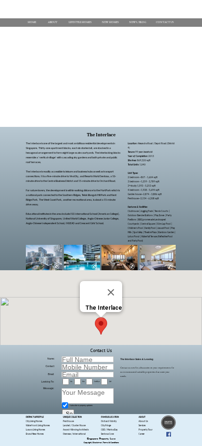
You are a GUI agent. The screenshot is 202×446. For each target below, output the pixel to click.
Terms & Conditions (111, 442)
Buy (71, 381)
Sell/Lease (97, 381)
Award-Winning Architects (76, 430)
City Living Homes (34, 421)
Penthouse (68, 421)
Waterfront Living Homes (38, 425)
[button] (101, 325)
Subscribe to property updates (81, 405)
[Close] (111, 292)
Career (142, 434)
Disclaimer (97, 442)
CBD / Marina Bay (109, 430)
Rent (83, 381)
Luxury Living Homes (35, 430)
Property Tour (146, 430)
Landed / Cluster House (74, 425)
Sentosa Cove (107, 434)
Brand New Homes (35, 434)
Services (142, 425)
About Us (143, 421)
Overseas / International (74, 434)
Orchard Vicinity (109, 421)
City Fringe (106, 425)
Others (110, 381)
